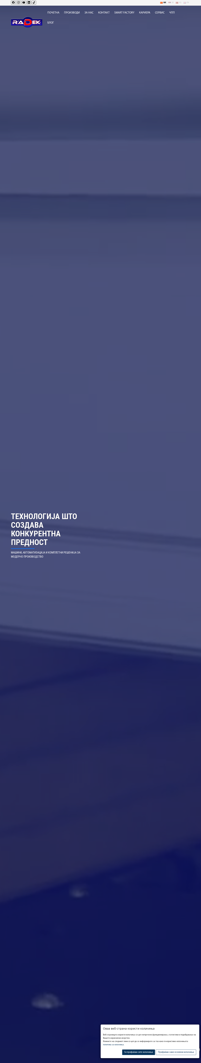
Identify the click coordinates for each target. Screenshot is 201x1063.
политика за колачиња (113, 1045)
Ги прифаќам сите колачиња (138, 1052)
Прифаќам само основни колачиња (176, 1052)
